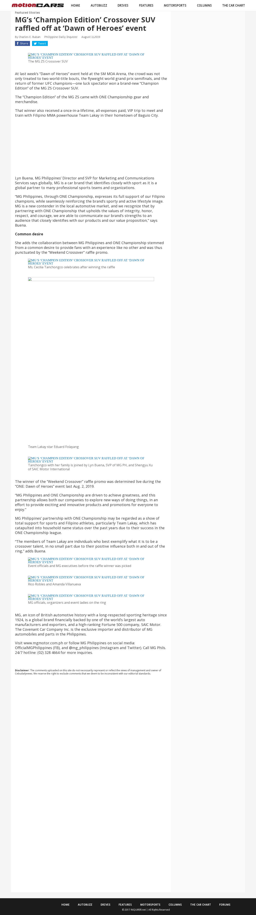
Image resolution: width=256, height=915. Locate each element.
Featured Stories (27, 13)
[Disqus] (91, 732)
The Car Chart (233, 5)
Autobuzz (99, 5)
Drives (123, 5)
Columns (204, 5)
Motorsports (175, 5)
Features (146, 5)
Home (75, 5)
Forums (224, 905)
